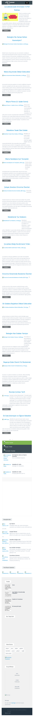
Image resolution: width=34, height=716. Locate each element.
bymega (13, 703)
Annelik (9, 711)
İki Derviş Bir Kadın (16, 606)
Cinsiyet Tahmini (13, 531)
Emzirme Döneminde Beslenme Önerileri (17, 274)
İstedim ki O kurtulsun (17, 599)
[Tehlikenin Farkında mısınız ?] (13, 572)
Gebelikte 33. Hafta (16, 464)
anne (12, 648)
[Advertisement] (17, 499)
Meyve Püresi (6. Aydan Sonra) (17, 102)
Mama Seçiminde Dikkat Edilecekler (17, 72)
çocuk (13, 651)
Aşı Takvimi (12, 523)
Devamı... (6, 30)
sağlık (23, 651)
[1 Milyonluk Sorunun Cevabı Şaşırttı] (20, 572)
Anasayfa (9, 709)
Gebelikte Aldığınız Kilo (14, 539)
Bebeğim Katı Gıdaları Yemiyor (17, 333)
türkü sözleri (8, 653)
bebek (16, 648)
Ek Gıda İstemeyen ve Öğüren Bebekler (17, 416)
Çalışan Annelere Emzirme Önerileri (17, 187)
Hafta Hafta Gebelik (17, 709)
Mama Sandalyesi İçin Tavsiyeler (17, 159)
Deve (13, 585)
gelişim (18, 651)
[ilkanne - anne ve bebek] (10, 2)
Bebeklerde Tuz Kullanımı (17, 217)
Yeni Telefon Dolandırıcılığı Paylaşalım (18, 592)
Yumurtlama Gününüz (14, 555)
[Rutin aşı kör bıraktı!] (5, 572)
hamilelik (8, 651)
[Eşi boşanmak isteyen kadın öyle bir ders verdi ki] (28, 572)
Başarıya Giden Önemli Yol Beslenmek (17, 362)
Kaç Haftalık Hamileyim (14, 547)
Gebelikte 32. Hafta (16, 471)
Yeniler (10, 446)
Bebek (24, 709)
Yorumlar (13, 451)
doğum (7, 648)
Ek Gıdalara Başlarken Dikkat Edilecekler (17, 304)
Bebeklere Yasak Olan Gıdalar (17, 130)
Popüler (11, 442)
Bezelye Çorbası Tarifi (17, 392)
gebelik (21, 648)
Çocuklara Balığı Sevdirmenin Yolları (17, 244)
